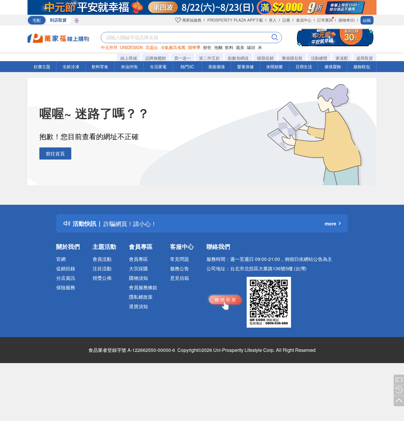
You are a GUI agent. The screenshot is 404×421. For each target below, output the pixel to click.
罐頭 (251, 47)
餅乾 (207, 47)
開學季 (194, 47)
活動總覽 (319, 58)
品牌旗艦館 (155, 58)
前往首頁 (55, 153)
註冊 (286, 20)
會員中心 (303, 20)
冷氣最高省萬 (173, 47)
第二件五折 (209, 58)
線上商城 (128, 58)
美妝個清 (216, 66)
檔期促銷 (265, 58)
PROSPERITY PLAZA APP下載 (235, 20)
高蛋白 (152, 47)
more (330, 223)
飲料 (229, 47)
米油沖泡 (129, 66)
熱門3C (187, 66)
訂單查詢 (325, 20)
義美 (240, 47)
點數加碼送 (238, 58)
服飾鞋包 (361, 66)
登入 (273, 20)
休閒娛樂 (274, 66)
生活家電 (158, 66)
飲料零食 (100, 66)
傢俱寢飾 (332, 66)
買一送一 (182, 58)
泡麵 (218, 47)
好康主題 (42, 66)
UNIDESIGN (131, 47)
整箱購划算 (292, 58)
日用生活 (303, 66)
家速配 (342, 58)
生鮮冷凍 (71, 66)
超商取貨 (364, 58)
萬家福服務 (191, 20)
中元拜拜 (109, 47)
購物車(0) (347, 20)
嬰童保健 (245, 66)
